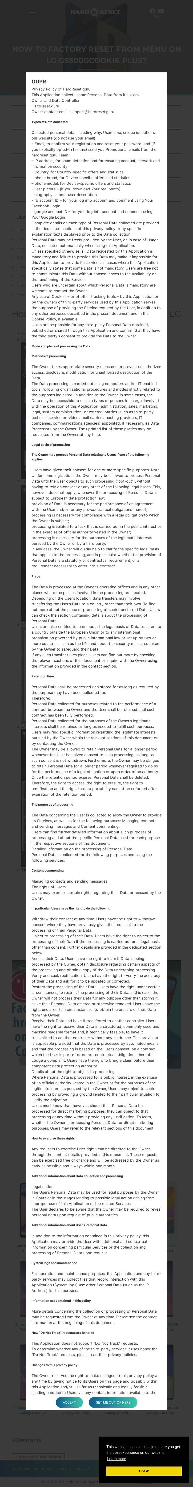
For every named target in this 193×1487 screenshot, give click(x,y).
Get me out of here (113, 1402)
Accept (69, 1402)
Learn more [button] (116, 1459)
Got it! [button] (144, 1471)
